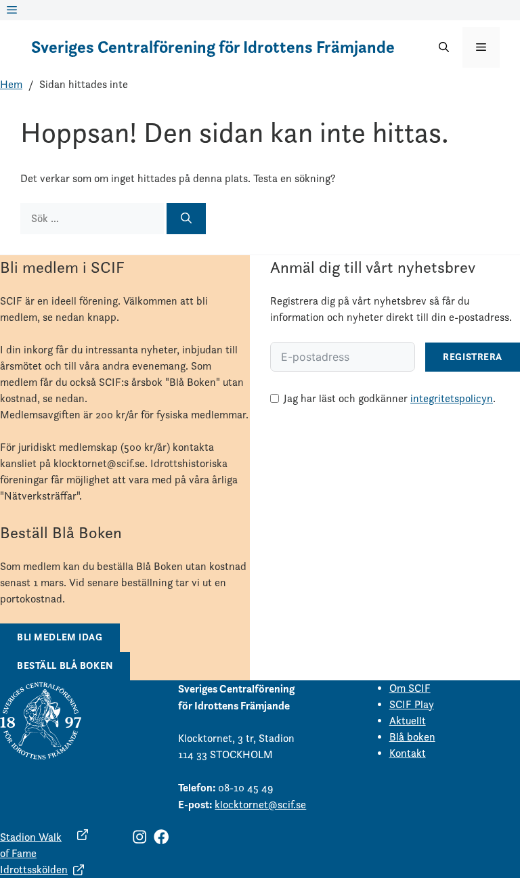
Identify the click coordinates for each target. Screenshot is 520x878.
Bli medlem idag (60, 637)
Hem (11, 84)
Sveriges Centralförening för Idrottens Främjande (213, 47)
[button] (443, 47)
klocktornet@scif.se (260, 804)
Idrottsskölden (34, 869)
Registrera (472, 357)
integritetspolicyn (451, 398)
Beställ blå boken (65, 665)
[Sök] (186, 218)
